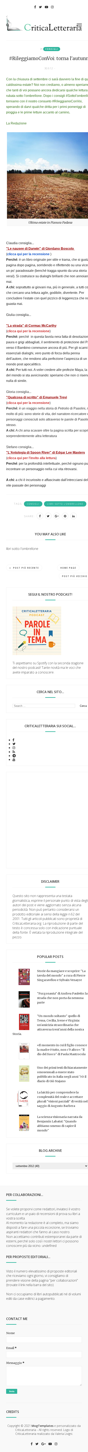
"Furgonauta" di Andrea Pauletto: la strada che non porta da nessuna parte (62, 998)
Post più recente (26, 567)
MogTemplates (42, 1426)
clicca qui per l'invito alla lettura (31, 458)
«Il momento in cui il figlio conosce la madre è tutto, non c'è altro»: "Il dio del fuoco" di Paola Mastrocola (62, 1049)
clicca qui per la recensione (28, 254)
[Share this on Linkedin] (73, 516)
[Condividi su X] (48, 516)
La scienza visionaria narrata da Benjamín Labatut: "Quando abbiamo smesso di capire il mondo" (59, 1123)
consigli (51, 49)
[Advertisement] (44, 820)
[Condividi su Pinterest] (65, 516)
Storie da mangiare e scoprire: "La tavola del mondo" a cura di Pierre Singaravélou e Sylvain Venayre (61, 975)
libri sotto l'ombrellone (65, 503)
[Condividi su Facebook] (40, 516)
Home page (68, 567)
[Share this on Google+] (56, 516)
